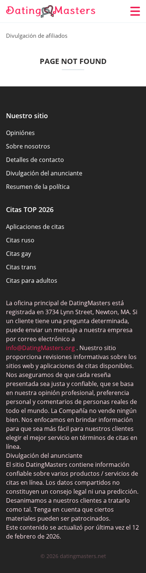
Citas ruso (20, 240)
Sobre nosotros (28, 146)
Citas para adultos (31, 280)
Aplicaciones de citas (35, 227)
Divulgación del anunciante (44, 173)
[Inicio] (51, 11)
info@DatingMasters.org (40, 348)
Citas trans (21, 267)
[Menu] (135, 11)
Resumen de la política (38, 187)
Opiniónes (20, 133)
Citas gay (18, 253)
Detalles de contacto (35, 160)
